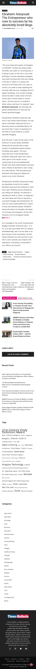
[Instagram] (15, 649)
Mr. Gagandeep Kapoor (10, 471)
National (7, 559)
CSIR (14, 442)
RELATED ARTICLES (9, 298)
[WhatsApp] (13, 33)
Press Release (8, 569)
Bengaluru (6, 439)
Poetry (4, 484)
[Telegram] (22, 33)
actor (4, 435)
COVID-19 (22, 438)
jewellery (18, 461)
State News (8, 587)
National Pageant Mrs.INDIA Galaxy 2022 (15, 481)
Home (3, 7)
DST (19, 445)
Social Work (8, 580)
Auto (5, 524)
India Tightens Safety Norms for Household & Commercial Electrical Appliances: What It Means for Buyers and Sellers (17, 376)
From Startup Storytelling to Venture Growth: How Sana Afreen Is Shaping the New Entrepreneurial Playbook (23, 308)
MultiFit (20, 474)
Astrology (7, 520)
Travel (6, 594)
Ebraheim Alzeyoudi (20, 254)
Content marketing (8, 254)
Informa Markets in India (8, 461)
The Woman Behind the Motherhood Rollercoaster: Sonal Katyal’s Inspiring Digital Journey (16, 385)
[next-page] (6, 341)
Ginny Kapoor (15, 448)
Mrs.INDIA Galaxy (24, 471)
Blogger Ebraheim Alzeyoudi (15, 252)
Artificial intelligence (13, 435)
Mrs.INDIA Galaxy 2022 (9, 474)
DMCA (28, 659)
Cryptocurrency (7, 442)
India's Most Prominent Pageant (12, 455)
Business (9, 7)
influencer (21, 458)
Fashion (6, 538)
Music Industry (6, 477)
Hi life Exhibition (7, 452)
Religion (7, 573)
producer (9, 484)
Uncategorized (9, 597)
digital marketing (9, 445)
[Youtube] (26, 649)
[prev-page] (3, 341)
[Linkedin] (18, 33)
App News (7, 517)
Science (6, 576)
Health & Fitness (9, 552)
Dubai (22, 445)
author (23, 435)
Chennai (14, 438)
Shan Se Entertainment (21, 487)
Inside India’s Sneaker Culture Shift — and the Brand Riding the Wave (22, 334)
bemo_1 (6, 218)
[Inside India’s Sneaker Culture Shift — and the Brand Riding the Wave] (7, 333)
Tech (5, 590)
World (6, 601)
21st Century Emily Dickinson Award (14, 431)
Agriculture (8, 513)
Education (29, 445)
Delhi (18, 442)
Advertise (14, 659)
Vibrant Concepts (26, 491)
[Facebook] (4, 33)
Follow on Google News (22, 661)
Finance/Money (9, 541)
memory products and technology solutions (15, 468)
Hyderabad (19, 451)
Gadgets (7, 548)
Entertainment (9, 534)
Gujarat (23, 448)
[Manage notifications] (31, 664)
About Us (7, 659)
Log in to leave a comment (18, 354)
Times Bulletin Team (9, 28)
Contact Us (21, 659)
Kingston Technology (12, 464)
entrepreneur (6, 448)
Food (5, 545)
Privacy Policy (10, 661)
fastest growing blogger (9, 259)
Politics (6, 566)
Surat (17, 491)
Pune (15, 484)
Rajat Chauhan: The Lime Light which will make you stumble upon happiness (26, 286)
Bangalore (29, 435)
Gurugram (29, 448)
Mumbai (28, 474)
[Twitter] (9, 33)
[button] (3, 2)
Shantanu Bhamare (8, 491)
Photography (8, 562)
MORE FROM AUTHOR (25, 298)
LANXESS (27, 465)
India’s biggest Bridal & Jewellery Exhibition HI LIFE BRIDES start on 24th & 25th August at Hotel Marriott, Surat (18, 409)
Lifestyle (7, 555)
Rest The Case (8, 487)
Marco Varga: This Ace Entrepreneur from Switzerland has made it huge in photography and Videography (10, 287)
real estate (23, 484)
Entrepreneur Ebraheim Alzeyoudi (23, 257)
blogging (27, 252)
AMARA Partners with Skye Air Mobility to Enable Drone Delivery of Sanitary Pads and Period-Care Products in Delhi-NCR (23, 322)
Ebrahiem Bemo (7, 257)
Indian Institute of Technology (10, 458)
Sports (6, 583)
